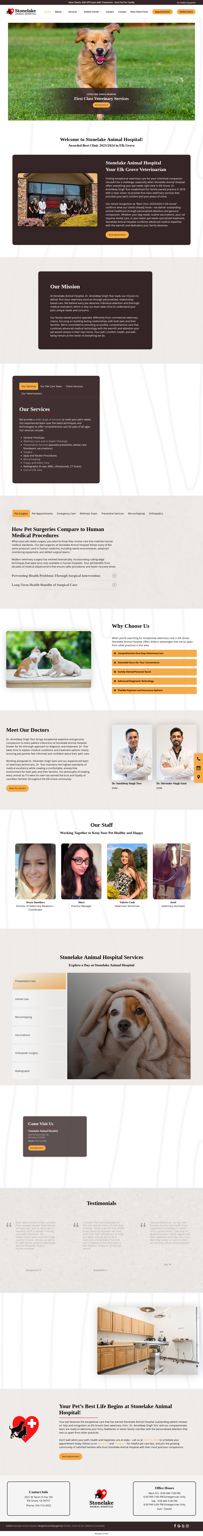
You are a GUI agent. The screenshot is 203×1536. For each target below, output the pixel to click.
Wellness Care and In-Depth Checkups (45, 441)
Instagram (120, 1443)
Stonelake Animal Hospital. (25, 1526)
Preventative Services (35, 444)
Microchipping (31, 459)
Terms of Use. (78, 1526)
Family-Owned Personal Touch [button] (134, 671)
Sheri (81, 902)
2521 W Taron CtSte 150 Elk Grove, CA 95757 (38, 1136)
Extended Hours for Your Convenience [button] (138, 662)
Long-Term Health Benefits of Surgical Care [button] (44, 585)
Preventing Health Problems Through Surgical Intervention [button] (56, 575)
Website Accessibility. (95, 1526)
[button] (101, 105)
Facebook (103, 1443)
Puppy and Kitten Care (36, 462)
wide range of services (48, 419)
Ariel (173, 902)
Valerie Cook (127, 902)
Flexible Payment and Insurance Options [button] (140, 690)
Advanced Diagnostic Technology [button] (136, 681)
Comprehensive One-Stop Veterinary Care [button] (140, 653)
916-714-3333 (40, 1141)
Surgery (27, 452)
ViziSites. (67, 1526)
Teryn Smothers (35, 902)
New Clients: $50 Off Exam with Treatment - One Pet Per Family (101, 2)
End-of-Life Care (32, 470)
